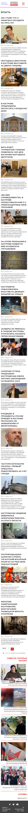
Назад (4, 648)
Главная (7, 653)
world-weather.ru (4, 4)
